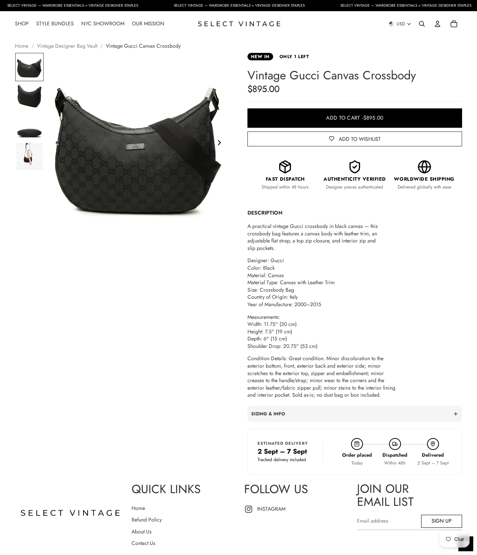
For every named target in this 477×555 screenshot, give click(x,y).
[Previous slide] (55, 144)
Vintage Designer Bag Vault (67, 46)
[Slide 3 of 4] (29, 126)
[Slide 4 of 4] (29, 156)
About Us (142, 531)
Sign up (442, 520)
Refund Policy (147, 519)
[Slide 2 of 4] (29, 96)
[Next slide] (221, 144)
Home (21, 46)
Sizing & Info (268, 413)
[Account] (437, 24)
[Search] (422, 24)
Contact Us (143, 543)
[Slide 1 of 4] (29, 67)
